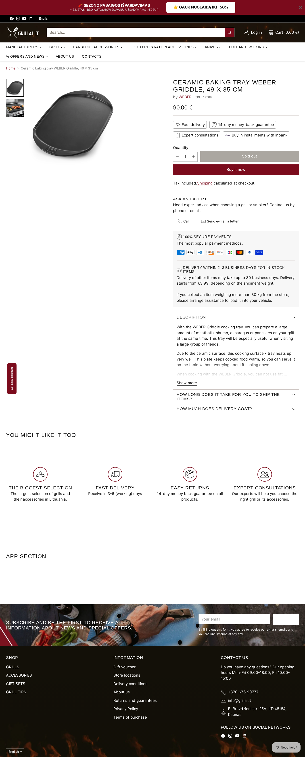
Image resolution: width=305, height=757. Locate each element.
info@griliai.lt (239, 700)
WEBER (185, 97)
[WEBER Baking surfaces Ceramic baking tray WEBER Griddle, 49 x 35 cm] (97, 123)
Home (10, 68)
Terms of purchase (130, 717)
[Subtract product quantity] (177, 156)
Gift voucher (124, 667)
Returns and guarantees (135, 700)
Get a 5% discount (11, 378)
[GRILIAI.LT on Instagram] (18, 19)
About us (121, 692)
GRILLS (12, 667)
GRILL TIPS (16, 692)
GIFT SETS (15, 684)
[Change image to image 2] (15, 108)
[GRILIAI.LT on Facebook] (12, 19)
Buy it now (236, 169)
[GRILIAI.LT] (23, 32)
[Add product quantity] (193, 156)
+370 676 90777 (243, 692)
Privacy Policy (125, 709)
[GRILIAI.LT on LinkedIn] (30, 19)
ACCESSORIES (19, 675)
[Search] (229, 32)
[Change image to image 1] (15, 88)
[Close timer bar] (300, 7)
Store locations (126, 675)
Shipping (205, 183)
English (44, 18)
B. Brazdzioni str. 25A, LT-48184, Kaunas (257, 712)
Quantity (180, 147)
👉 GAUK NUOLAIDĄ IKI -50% (200, 7)
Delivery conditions (130, 684)
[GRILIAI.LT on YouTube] (24, 19)
